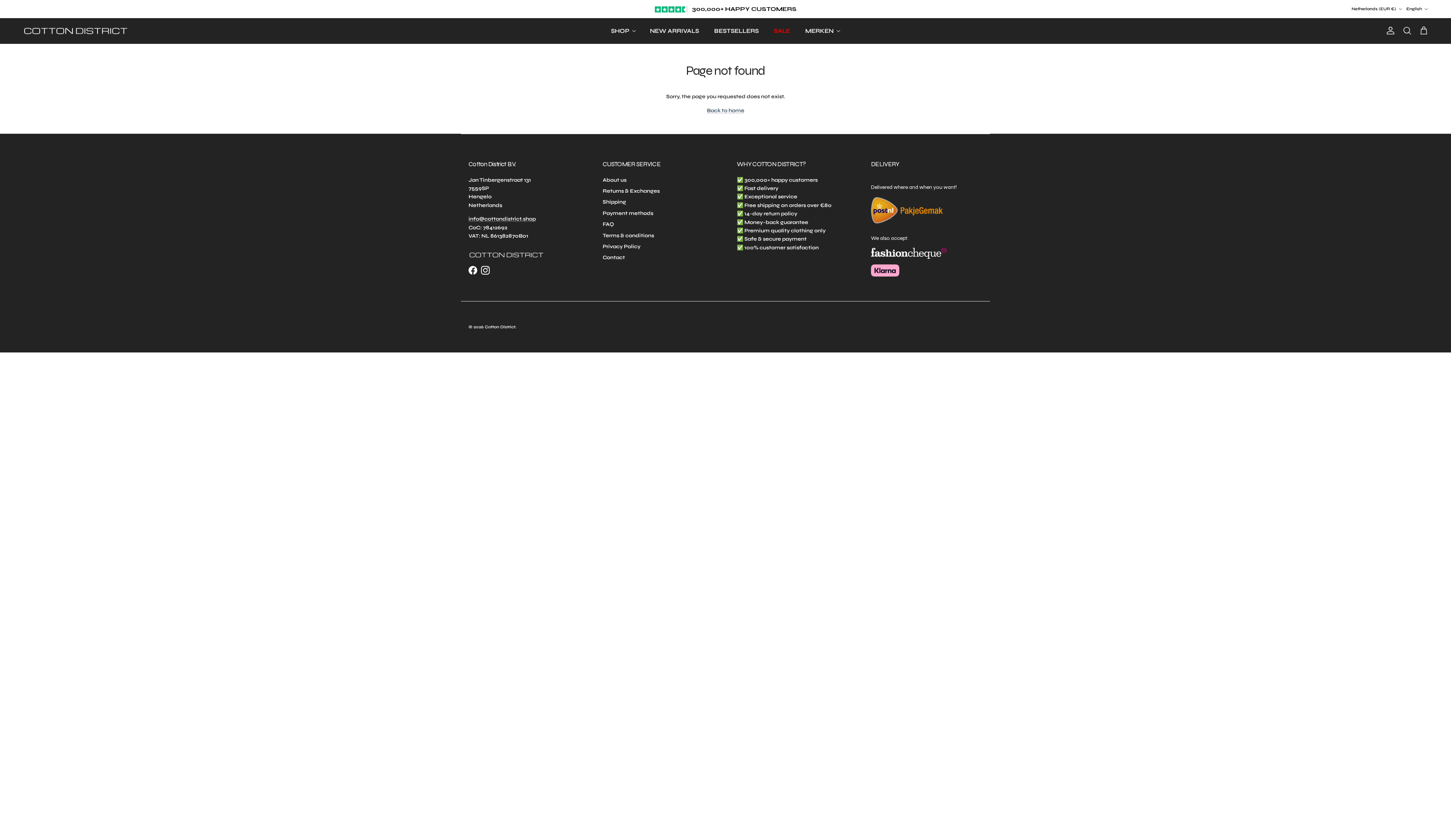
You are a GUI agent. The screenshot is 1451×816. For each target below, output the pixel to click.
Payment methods (628, 213)
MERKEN (819, 30)
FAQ (608, 224)
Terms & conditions (628, 235)
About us (614, 180)
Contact (614, 257)
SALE (782, 30)
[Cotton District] (75, 31)
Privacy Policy (621, 246)
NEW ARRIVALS (674, 30)
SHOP (620, 30)
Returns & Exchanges (631, 191)
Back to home (725, 110)
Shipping (614, 202)
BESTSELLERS (736, 30)
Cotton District (500, 327)
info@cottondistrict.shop (502, 219)
